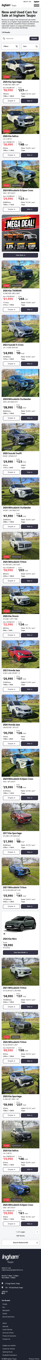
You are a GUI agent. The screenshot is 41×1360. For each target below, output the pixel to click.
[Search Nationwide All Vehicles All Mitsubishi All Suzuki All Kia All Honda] (20, 1243)
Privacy (31, 1359)
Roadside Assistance (10, 1355)
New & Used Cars (8, 1317)
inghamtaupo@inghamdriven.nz (12, 1270)
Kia (4, 1307)
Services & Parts (8, 1333)
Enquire (10, 101)
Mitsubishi (6, 1310)
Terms (37, 1359)
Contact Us (6, 1339)
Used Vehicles (7, 1330)
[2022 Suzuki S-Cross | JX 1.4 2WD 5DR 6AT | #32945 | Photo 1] (20, 329)
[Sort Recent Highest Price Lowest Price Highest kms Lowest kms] (30, 46)
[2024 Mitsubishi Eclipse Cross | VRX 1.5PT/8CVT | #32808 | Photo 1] (20, 763)
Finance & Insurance (9, 1336)
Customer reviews (9, 1349)
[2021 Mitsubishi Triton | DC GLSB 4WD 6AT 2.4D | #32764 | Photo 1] (20, 871)
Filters (6, 46)
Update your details (9, 1345)
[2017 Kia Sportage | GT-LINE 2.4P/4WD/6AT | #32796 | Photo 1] (20, 817)
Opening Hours (8, 1352)
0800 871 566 (27, 1)
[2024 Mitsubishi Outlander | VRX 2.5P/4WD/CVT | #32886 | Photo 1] (20, 383)
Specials (5, 1326)
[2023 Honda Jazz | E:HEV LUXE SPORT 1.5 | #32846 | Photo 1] (20, 654)
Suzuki (5, 1314)
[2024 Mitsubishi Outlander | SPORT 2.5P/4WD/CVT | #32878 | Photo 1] (20, 491)
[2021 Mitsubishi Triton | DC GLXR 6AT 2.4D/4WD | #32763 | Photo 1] (20, 972)
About (5, 1323)
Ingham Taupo (12, 1359)
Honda (5, 1304)
